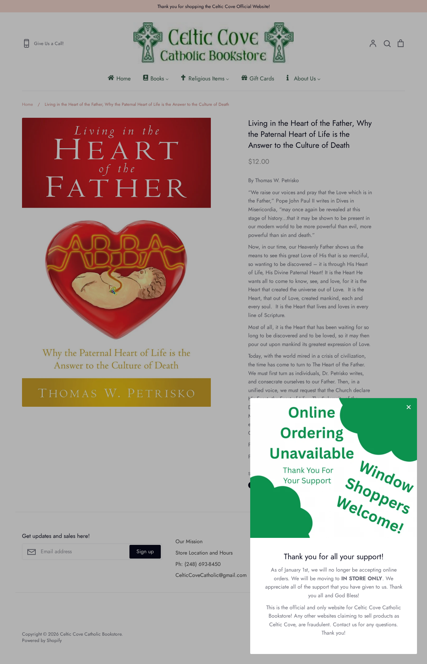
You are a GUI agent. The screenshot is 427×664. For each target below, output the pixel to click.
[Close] (408, 406)
